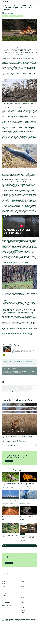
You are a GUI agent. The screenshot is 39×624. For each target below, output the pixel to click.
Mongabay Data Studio (6, 605)
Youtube (22, 599)
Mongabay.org (4, 599)
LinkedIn (22, 595)
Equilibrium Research (23, 333)
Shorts (3, 586)
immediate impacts (23, 117)
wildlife (20, 211)
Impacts (22, 584)
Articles (3, 583)
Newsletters (23, 586)
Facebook (22, 602)
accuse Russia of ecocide (24, 123)
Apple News (23, 612)
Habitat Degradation (11, 389)
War (15, 391)
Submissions (23, 588)
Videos (3, 579)
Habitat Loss (19, 389)
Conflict (9, 386)
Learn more (8, 460)
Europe (27, 391)
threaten (29, 211)
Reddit (22, 605)
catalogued (32, 195)
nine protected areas (10, 199)
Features (3, 588)
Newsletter (8, 562)
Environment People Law (29, 136)
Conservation (15, 386)
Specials (3, 584)
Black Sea (32, 210)
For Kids (3, 597)
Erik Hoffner (7, 381)
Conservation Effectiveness (7, 604)
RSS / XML (23, 613)
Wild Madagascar (5, 595)
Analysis (4, 386)
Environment (29, 386)
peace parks (33, 318)
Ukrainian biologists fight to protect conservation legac (17, 262)
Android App (23, 610)
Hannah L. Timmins (8, 12)
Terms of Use (23, 589)
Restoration (5, 391)
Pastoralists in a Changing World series (10, 445)
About (22, 579)
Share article (12, 16)
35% (32, 323)
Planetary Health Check (6, 602)
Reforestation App (5, 600)
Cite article (20, 16)
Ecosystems (22, 386)
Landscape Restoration (28, 389)
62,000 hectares (24, 197)
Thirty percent (25, 206)
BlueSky (22, 607)
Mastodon (22, 608)
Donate (22, 583)
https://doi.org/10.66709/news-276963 (10, 373)
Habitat (4, 389)
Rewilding (11, 391)
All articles (5, 545)
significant (16, 250)
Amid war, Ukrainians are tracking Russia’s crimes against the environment (18, 361)
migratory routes (13, 117)
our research (10, 73)
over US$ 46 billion (10, 239)
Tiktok (22, 604)
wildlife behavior (5, 117)
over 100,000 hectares (18, 184)
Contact (22, 581)
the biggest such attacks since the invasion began (20, 62)
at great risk (13, 132)
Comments (5, 16)
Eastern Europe (12, 13)
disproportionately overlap (19, 107)
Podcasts (4, 581)
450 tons (13, 200)
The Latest (4, 589)
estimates (7, 193)
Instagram (22, 597)
